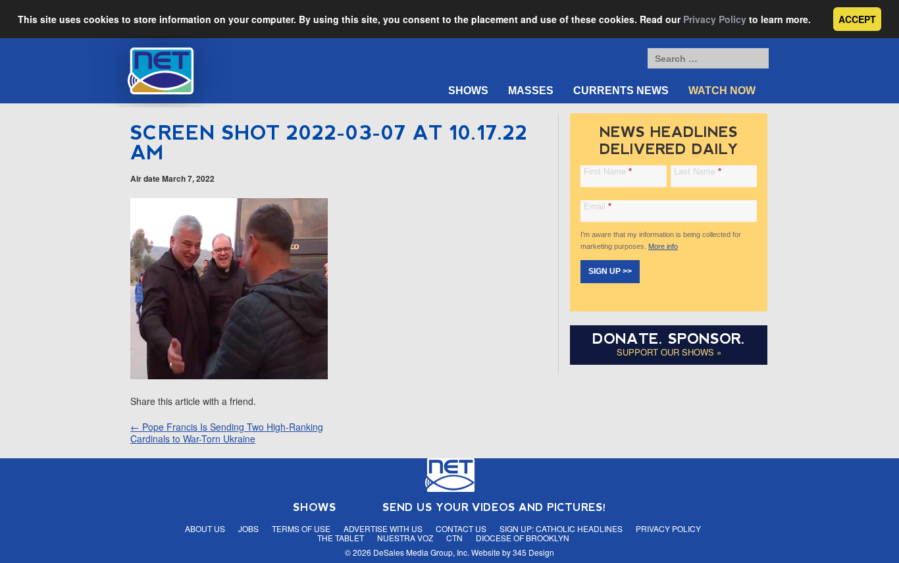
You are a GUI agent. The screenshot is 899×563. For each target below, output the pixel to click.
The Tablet (340, 537)
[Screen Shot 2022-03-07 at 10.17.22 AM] (229, 375)
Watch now (722, 90)
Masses (530, 90)
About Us (205, 528)
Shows (468, 90)
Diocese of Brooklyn (522, 537)
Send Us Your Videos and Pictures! (494, 507)
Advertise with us (383, 528)
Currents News (621, 90)
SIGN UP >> (610, 271)
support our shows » (669, 352)
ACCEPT (857, 19)
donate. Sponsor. (668, 339)
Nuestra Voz (405, 537)
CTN (454, 537)
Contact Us (461, 528)
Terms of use (301, 528)
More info (663, 246)
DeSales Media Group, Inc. (421, 552)
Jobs (248, 528)
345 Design (533, 552)
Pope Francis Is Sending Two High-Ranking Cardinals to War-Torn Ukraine (226, 432)
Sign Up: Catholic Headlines (561, 528)
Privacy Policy (714, 19)
